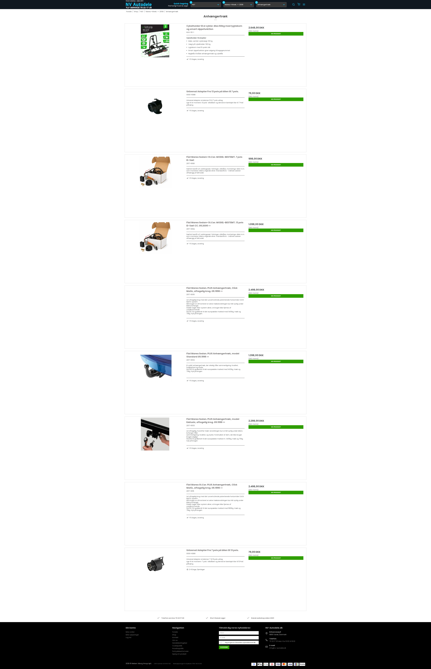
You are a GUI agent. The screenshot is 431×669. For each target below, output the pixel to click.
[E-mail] (239, 637)
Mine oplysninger (132, 635)
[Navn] (239, 633)
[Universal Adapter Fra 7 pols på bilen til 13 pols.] (155, 578)
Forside (175, 632)
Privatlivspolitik (178, 648)
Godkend (224, 647)
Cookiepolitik (177, 646)
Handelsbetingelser (179, 643)
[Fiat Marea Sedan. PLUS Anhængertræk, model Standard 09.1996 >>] (155, 381)
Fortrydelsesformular (180, 651)
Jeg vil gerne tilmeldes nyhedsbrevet (239, 642)
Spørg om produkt (179, 654)
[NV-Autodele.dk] (139, 4)
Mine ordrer (130, 632)
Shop (174, 635)
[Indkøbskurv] (298, 4)
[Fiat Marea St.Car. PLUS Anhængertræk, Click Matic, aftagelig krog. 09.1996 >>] (155, 512)
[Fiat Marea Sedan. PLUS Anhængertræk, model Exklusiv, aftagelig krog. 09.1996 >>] (155, 447)
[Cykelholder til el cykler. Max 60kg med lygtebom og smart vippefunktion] (155, 53)
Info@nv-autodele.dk (277, 648)
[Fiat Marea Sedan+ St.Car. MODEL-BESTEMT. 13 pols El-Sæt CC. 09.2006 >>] (155, 250)
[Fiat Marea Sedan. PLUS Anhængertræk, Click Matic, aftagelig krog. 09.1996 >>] (155, 316)
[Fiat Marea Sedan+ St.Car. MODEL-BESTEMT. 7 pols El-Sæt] (155, 184)
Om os (175, 640)
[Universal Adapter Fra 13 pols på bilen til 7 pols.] (155, 119)
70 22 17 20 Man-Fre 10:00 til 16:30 (282, 641)
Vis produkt (276, 34)
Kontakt (175, 637)
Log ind (128, 637)
